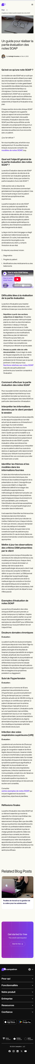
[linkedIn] (17, 1051)
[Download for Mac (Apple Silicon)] (9, 1022)
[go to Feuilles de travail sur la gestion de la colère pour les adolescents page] (17, 887)
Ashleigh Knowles (13, 56)
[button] (31, 4)
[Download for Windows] (25, 1022)
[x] (21, 1051)
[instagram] (13, 1051)
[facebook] (9, 1051)
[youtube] (25, 1051)
